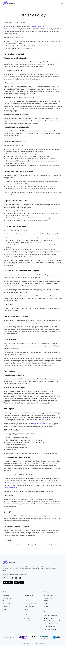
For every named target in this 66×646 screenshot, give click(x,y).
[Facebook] (4, 578)
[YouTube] (16, 578)
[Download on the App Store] (8, 582)
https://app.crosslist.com (12, 29)
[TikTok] (12, 578)
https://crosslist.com (38, 26)
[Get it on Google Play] (19, 582)
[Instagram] (8, 578)
